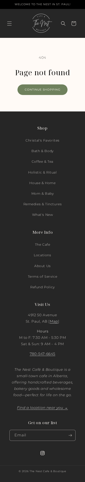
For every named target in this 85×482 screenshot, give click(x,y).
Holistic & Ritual (42, 172)
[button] (9, 23)
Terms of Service (42, 276)
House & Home (42, 183)
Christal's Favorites (43, 140)
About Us (42, 266)
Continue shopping (42, 89)
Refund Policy (42, 287)
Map (54, 321)
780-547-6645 (42, 354)
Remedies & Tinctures (42, 204)
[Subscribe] (70, 435)
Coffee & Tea (42, 161)
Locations (42, 255)
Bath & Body (42, 151)
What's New (42, 215)
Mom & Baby (42, 193)
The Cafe (42, 244)
